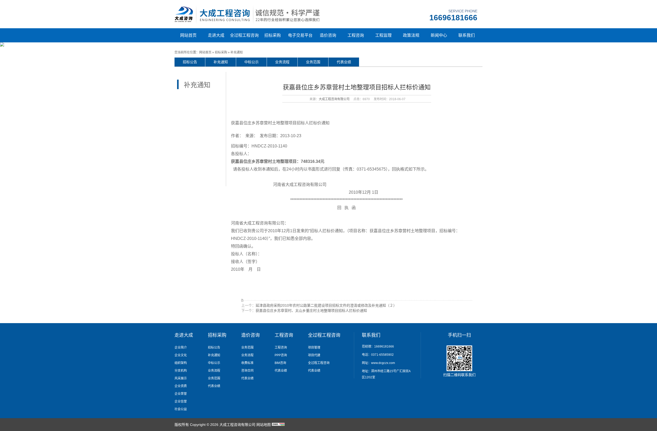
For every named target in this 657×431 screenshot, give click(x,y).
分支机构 (181, 370)
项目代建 (314, 355)
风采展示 (181, 378)
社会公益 (181, 409)
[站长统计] (278, 425)
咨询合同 (247, 370)
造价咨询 (328, 35)
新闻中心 (439, 35)
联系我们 (466, 35)
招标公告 (190, 62)
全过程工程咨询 (244, 35)
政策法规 (411, 35)
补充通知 (236, 52)
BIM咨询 (280, 363)
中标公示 (251, 62)
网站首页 (188, 35)
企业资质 (181, 386)
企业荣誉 (181, 394)
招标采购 (272, 35)
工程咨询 (355, 35)
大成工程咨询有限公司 (334, 99)
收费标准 (247, 363)
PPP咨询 (281, 355)
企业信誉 (181, 401)
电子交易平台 (300, 35)
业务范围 (313, 62)
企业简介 (181, 347)
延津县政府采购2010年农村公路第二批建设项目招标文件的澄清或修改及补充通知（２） (326, 305)
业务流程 (282, 62)
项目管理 (314, 347)
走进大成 (216, 35)
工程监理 (383, 35)
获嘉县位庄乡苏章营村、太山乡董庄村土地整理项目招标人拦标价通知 (311, 310)
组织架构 (181, 363)
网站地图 (263, 425)
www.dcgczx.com (383, 363)
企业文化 (181, 355)
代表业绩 (344, 62)
